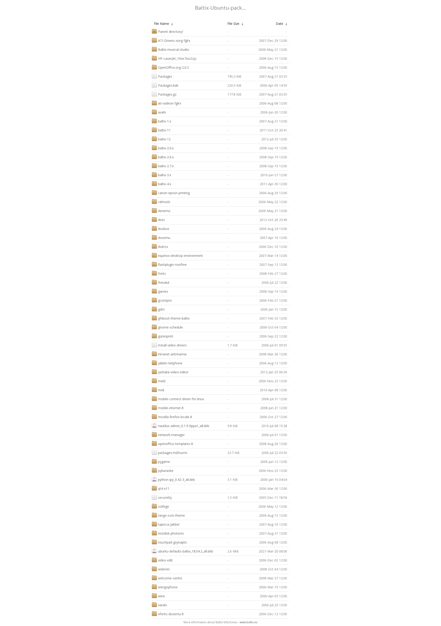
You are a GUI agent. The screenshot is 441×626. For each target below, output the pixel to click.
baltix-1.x (164, 121)
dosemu (164, 237)
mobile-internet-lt (171, 408)
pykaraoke (165, 470)
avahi (162, 112)
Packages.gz (167, 94)
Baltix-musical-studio (173, 49)
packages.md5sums (172, 452)
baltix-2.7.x (166, 166)
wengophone (168, 587)
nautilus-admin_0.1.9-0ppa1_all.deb (183, 426)
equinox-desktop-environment (180, 255)
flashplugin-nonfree (172, 264)
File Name (161, 23)
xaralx (162, 605)
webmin (164, 569)
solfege (163, 506)
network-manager (171, 435)
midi (161, 390)
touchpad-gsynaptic (172, 542)
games (163, 291)
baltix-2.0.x (166, 148)
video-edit (165, 560)
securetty (165, 497)
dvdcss (163, 246)
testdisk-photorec (171, 533)
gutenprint (165, 336)
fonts (162, 273)
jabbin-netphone (170, 363)
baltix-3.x (164, 175)
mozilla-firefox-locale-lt (175, 417)
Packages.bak (168, 85)
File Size (233, 23)
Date (279, 23)
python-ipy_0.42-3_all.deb (176, 479)
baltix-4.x (164, 184)
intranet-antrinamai (172, 354)
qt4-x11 (163, 488)
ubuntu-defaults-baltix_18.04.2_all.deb (185, 551)
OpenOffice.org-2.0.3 (173, 67)
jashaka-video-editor (173, 372)
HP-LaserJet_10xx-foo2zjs (177, 58)
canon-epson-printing (174, 193)
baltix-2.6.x (166, 157)
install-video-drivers (172, 345)
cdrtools (164, 202)
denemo (164, 211)
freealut (164, 282)
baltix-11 (164, 130)
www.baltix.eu (248, 622)
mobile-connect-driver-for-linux (181, 399)
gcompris (165, 300)
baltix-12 (164, 139)
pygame (164, 461)
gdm (161, 309)
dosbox (163, 229)
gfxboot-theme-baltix (173, 318)
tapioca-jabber (169, 524)
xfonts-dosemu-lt (171, 614)
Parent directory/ (170, 31)
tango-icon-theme (171, 515)
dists (161, 220)
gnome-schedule (170, 327)
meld (161, 381)
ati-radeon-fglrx (169, 103)
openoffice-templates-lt (175, 444)
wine (161, 596)
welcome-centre (170, 578)
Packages (165, 76)
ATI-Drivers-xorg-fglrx (174, 40)
